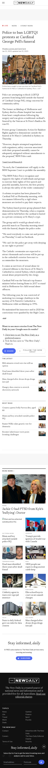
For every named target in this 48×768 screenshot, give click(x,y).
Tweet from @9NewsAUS (12, 162)
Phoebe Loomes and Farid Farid (14, 49)
